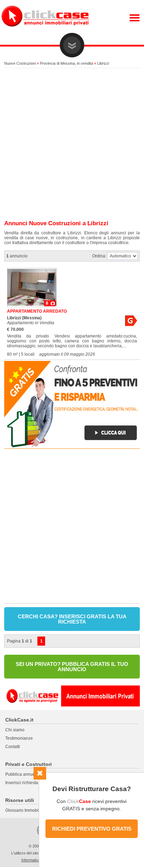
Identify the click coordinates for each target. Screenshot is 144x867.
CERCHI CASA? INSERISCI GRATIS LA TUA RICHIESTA (72, 619)
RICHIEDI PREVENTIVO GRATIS (91, 829)
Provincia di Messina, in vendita (66, 63)
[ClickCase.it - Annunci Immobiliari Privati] (45, 31)
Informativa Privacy (37, 860)
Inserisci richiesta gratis (27, 782)
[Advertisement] (72, 144)
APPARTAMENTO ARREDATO (37, 311)
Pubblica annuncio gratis (28, 774)
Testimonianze (19, 738)
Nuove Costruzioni (20, 63)
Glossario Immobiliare (26, 810)
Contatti (12, 746)
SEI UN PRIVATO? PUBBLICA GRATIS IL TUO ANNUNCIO (72, 666)
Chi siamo (14, 729)
